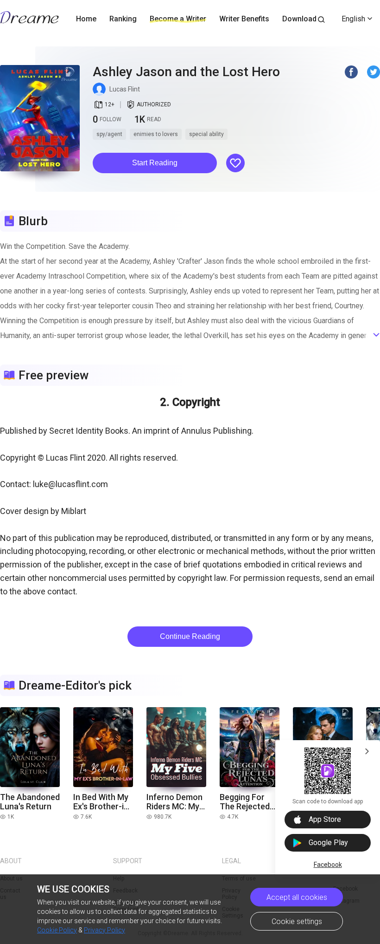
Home (86, 18)
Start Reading (154, 163)
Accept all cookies (296, 897)
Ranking (123, 18)
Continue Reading (190, 636)
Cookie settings (297, 921)
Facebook (328, 864)
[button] (155, 163)
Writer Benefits (244, 18)
